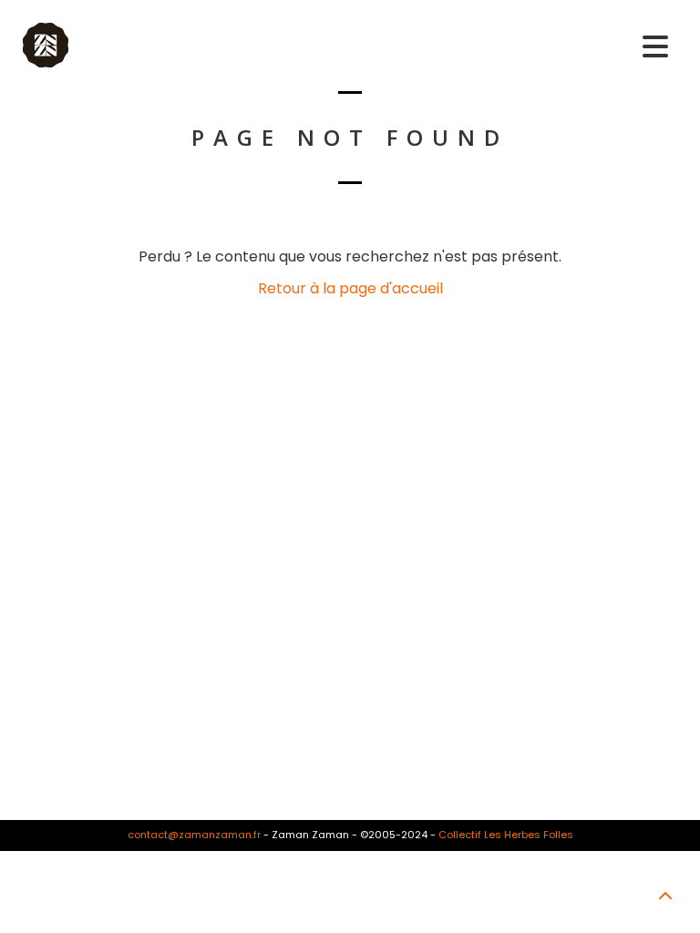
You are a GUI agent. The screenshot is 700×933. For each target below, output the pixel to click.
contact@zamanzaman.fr (194, 834)
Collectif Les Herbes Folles (505, 834)
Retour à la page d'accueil (350, 288)
